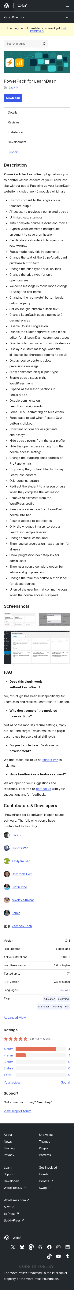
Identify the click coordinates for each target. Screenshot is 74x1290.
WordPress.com (17, 1200)
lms (67, 1006)
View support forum (17, 1111)
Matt (9, 1207)
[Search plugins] (44, 44)
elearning (63, 999)
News (8, 1141)
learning (57, 1006)
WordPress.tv (15, 1188)
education (49, 999)
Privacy (9, 1155)
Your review (12, 1082)
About (8, 1135)
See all (65, 1082)
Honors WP (50, 760)
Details (12, 112)
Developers (12, 1181)
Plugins (44, 1148)
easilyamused (21, 861)
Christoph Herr (22, 874)
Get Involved (48, 1167)
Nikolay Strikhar (23, 900)
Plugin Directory (14, 17)
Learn (8, 1167)
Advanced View (15, 1017)
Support (13, 152)
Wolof (17, 1238)
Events (44, 1174)
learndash (44, 1006)
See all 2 (65, 990)
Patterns (45, 1155)
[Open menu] (68, 5)
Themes (44, 1141)
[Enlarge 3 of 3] (65, 635)
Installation (15, 132)
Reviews (14, 122)
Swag (44, 1188)
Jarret (16, 913)
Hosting (9, 1148)
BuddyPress (14, 1220)
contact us (43, 789)
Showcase (46, 1135)
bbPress (11, 1214)
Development (17, 142)
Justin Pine (19, 887)
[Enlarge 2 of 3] (65, 618)
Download (13, 97)
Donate (46, 1181)
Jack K (13, 87)
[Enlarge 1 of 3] (30, 618)
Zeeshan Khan (22, 926)
